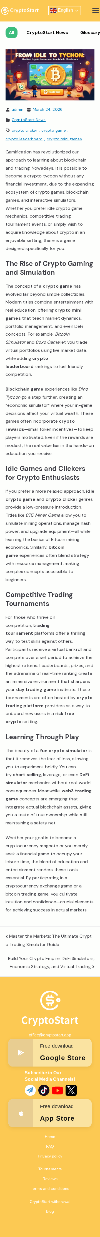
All (11, 32)
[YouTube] (55, 1088)
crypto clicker (24, 130)
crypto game (53, 130)
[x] (69, 1088)
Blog (50, 1211)
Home (50, 1136)
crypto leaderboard (24, 138)
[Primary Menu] (95, 11)
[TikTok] (41, 1088)
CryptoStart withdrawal (50, 1201)
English (65, 10)
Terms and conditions (50, 1188)
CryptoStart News (47, 32)
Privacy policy (50, 1156)
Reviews (50, 1178)
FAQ (50, 1146)
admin (17, 109)
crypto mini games (64, 138)
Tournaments (50, 1169)
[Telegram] (28, 1088)
